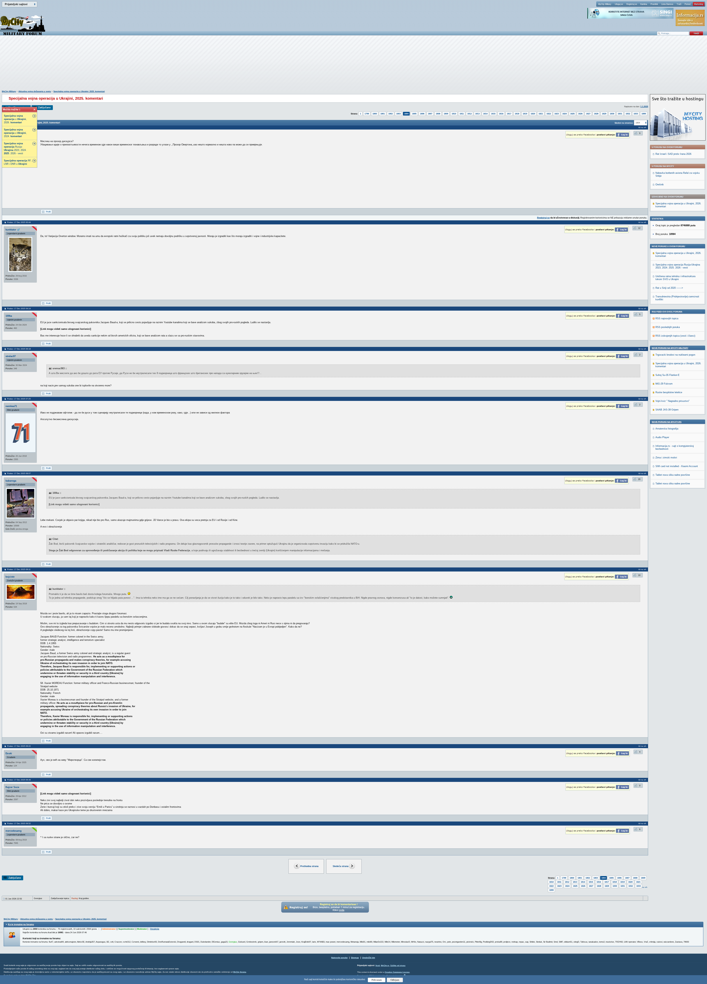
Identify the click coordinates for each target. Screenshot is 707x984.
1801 (382, 114)
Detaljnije (154, 929)
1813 (477, 114)
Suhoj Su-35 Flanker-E (667, 375)
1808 (438, 114)
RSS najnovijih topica (666, 318)
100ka (9, 315)
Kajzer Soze (12, 787)
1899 (643, 114)
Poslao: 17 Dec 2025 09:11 (19, 569)
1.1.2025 (644, 106)
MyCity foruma (239, 972)
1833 (636, 114)
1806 (422, 114)
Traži (679, 4)
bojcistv (10, 576)
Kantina (643, 4)
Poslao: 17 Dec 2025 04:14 (19, 308)
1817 (509, 114)
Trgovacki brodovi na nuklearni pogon (675, 354)
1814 (485, 114)
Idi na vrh (643, 887)
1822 (548, 114)
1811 (462, 114)
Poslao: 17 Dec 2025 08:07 (19, 473)
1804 (406, 114)
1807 (430, 114)
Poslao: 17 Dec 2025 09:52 (19, 823)
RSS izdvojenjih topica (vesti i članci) (675, 335)
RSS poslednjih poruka (667, 327)
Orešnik (659, 184)
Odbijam (395, 979)
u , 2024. (15, 133)
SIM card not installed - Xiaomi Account (676, 466)
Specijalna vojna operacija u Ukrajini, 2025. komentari (79, 91)
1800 (374, 114)
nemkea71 (11, 406)
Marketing (698, 4)
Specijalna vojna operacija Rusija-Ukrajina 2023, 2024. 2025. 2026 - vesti (677, 266)
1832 (628, 114)
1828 (596, 114)
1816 (501, 114)
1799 (367, 114)
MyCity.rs (385, 965)
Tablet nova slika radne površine (672, 474)
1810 (454, 114)
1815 (493, 114)
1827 (588, 114)
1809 (446, 114)
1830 (612, 114)
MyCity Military (604, 4)
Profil (48, 212)
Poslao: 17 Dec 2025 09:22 (19, 746)
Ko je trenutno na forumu (21, 924)
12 (639, 228)
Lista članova (667, 4)
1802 (390, 114)
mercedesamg (14, 830)
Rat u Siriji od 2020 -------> (669, 287)
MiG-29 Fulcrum (664, 383)
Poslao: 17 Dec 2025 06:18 (19, 349)
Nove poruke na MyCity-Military (670, 348)
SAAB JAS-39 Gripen (666, 409)
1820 (533, 114)
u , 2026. (15, 119)
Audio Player (662, 437)
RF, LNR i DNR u (17, 162)
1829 (604, 114)
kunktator (11, 229)
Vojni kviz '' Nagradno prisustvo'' (672, 401)
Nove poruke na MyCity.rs (666, 422)
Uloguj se (619, 4)
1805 (414, 114)
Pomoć (688, 4)
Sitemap (355, 958)
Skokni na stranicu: (624, 123)
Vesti (377, 965)
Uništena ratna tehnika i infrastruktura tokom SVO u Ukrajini (675, 278)
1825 (572, 114)
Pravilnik (654, 4)
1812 (469, 114)
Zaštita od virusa (397, 965)
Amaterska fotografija (666, 428)
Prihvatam (377, 979)
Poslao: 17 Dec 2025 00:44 (19, 222)
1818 (517, 114)
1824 (564, 114)
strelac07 (11, 356)
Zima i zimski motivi (666, 457)
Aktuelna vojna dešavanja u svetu (34, 91)
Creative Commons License (397, 972)
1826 (580, 114)
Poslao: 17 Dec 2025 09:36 (19, 780)
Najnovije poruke (339, 958)
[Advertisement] (353, 65)
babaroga (11, 480)
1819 (525, 114)
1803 (398, 114)
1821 (541, 114)
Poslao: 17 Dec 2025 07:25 (19, 399)
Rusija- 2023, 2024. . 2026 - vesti (15, 148)
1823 (556, 114)
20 (639, 479)
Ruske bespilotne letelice (668, 392)
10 (639, 575)
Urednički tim (368, 958)
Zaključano (44, 107)
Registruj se (631, 4)
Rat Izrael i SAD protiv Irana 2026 (673, 154)
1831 (620, 114)
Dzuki (9, 753)
